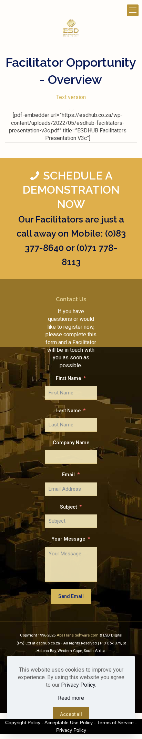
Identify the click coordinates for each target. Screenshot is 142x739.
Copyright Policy (22, 722)
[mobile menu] (133, 10)
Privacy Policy (78, 685)
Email (68, 475)
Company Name (71, 443)
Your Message (68, 539)
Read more (71, 698)
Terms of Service (115, 722)
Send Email (71, 596)
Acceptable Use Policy (68, 722)
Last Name (68, 411)
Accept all (71, 714)
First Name (68, 378)
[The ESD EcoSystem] (71, 27)
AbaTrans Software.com (78, 635)
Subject (68, 507)
